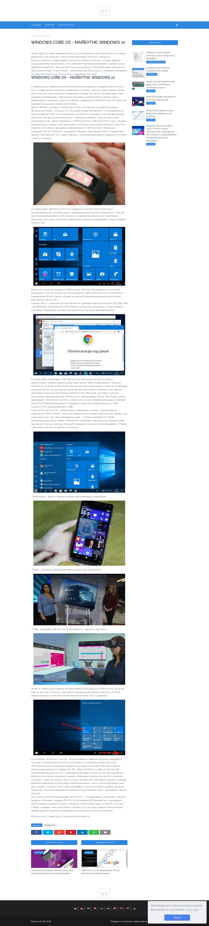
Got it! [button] (177, 917)
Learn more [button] (192, 909)
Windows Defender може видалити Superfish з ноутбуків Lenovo (160, 85)
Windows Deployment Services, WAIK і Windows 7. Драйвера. (160, 55)
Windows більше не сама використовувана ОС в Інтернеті (160, 113)
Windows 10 (45, 36)
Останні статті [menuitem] (65, 25)
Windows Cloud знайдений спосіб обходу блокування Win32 (100, 872)
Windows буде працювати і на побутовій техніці (161, 98)
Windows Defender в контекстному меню (158, 69)
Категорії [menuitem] (49, 25)
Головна (34, 36)
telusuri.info (36, 921)
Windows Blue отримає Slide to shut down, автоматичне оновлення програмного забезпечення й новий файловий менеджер (161, 133)
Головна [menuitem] (36, 25)
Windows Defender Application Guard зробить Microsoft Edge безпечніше (52, 872)
